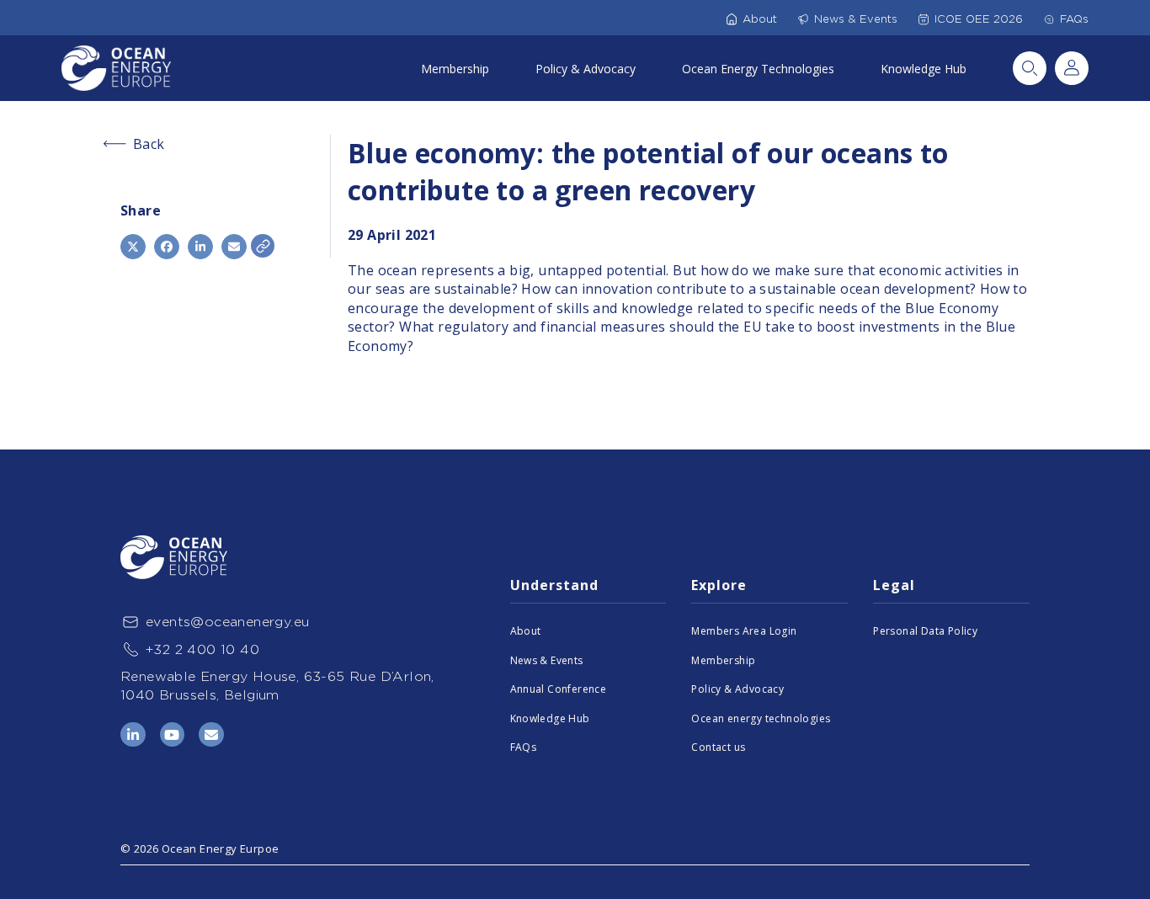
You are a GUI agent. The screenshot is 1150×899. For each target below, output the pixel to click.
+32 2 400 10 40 (202, 649)
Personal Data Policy (925, 631)
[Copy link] (262, 246)
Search (1029, 68)
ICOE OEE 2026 (978, 19)
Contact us (718, 747)
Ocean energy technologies (760, 718)
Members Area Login (743, 631)
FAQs (1074, 19)
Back (149, 144)
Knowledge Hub (923, 69)
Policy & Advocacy (585, 69)
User (1072, 68)
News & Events (855, 19)
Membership (455, 69)
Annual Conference (558, 689)
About (760, 19)
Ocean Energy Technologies (758, 69)
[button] (133, 246)
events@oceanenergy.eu (227, 622)
